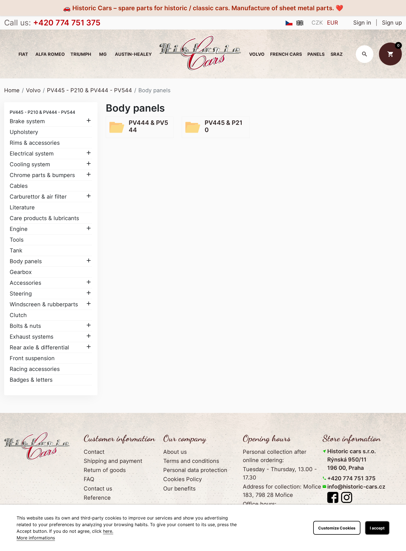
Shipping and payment (113, 461)
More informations (36, 538)
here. (108, 531)
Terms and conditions (191, 461)
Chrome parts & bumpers (42, 175)
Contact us (98, 488)
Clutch (18, 315)
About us (175, 452)
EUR (332, 22)
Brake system (27, 121)
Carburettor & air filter (38, 196)
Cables (19, 186)
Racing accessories (35, 369)
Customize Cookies (336, 528)
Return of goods (105, 470)
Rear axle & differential (39, 347)
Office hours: (259, 504)
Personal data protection (195, 470)
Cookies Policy (182, 479)
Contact (94, 452)
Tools (16, 239)
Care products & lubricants (44, 218)
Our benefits (179, 488)
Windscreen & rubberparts (44, 304)
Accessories (25, 283)
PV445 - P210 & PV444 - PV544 (42, 112)
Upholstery (24, 132)
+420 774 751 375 (351, 478)
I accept (377, 528)
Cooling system (30, 164)
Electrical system (32, 153)
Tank (16, 250)
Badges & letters (31, 379)
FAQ (89, 479)
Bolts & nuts (25, 326)
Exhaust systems (31, 336)
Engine (19, 229)
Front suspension (32, 358)
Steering (21, 293)
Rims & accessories (35, 142)
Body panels (26, 261)
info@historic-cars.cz (356, 486)
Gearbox (21, 272)
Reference (97, 497)
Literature (22, 207)
